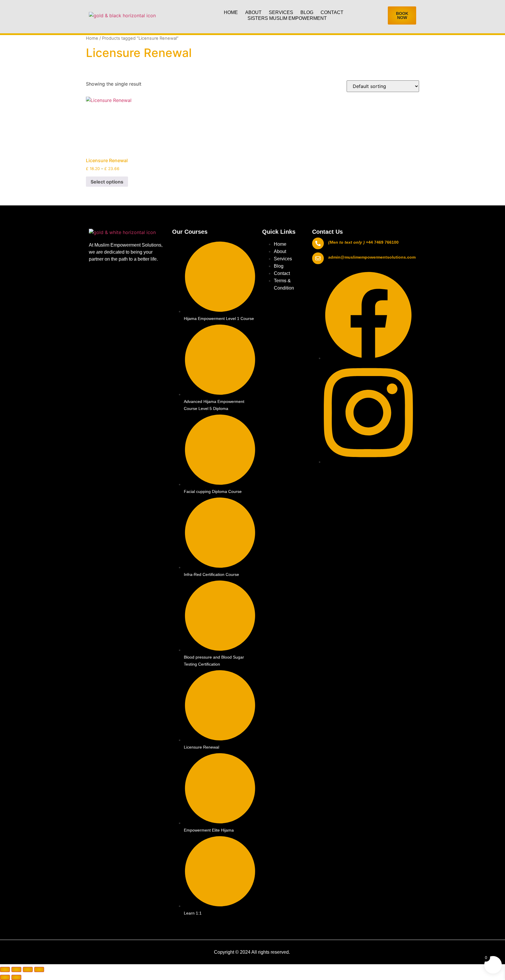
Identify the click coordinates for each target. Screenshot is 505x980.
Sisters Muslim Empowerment (287, 18)
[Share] (28, 969)
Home (231, 12)
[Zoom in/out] (5, 969)
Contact (332, 12)
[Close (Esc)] (39, 969)
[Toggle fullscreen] (16, 969)
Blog (306, 12)
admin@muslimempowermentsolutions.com (372, 257)
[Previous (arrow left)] (5, 977)
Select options (107, 182)
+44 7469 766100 (382, 242)
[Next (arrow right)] (16, 977)
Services (281, 12)
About (253, 12)
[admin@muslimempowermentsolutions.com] (318, 258)
